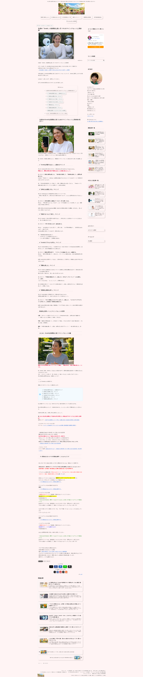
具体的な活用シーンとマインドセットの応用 (56, 110)
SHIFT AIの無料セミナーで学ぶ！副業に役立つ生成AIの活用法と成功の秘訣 (62, 419)
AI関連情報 (41, 561)
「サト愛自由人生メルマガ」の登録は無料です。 (51, 481)
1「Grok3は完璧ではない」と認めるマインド (56, 93)
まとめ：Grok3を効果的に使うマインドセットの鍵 (56, 113)
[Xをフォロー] (55, 572)
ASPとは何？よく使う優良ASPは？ (99, 670)
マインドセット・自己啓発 (85, 672)
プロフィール (90, 116)
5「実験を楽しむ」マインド (53, 104)
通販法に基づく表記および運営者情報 (99, 673)
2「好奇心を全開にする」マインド (54, 96)
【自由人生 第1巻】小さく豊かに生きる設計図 (50, 443)
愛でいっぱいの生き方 (96, 38)
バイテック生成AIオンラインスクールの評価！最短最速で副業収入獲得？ (59, 425)
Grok (45, 561)
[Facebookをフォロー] (57, 572)
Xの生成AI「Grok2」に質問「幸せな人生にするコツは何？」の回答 (54, 70)
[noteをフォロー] (63, 572)
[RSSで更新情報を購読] (66, 572)
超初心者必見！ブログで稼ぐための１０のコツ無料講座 (54, 551)
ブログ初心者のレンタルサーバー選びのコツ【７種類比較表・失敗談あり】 (53, 672)
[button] (70, 566)
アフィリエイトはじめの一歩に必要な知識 (98, 672)
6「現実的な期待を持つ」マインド (54, 107)
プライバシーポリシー (87, 673)
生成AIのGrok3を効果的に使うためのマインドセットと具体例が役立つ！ (60, 90)
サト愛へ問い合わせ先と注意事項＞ (95, 121)
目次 (59, 87)
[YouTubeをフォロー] (60, 572)
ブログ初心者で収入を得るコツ (73, 672)
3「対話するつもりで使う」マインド (54, 99)
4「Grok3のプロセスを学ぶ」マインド (55, 101)
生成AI (49, 561)
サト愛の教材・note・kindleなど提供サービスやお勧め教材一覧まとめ (79, 670)
